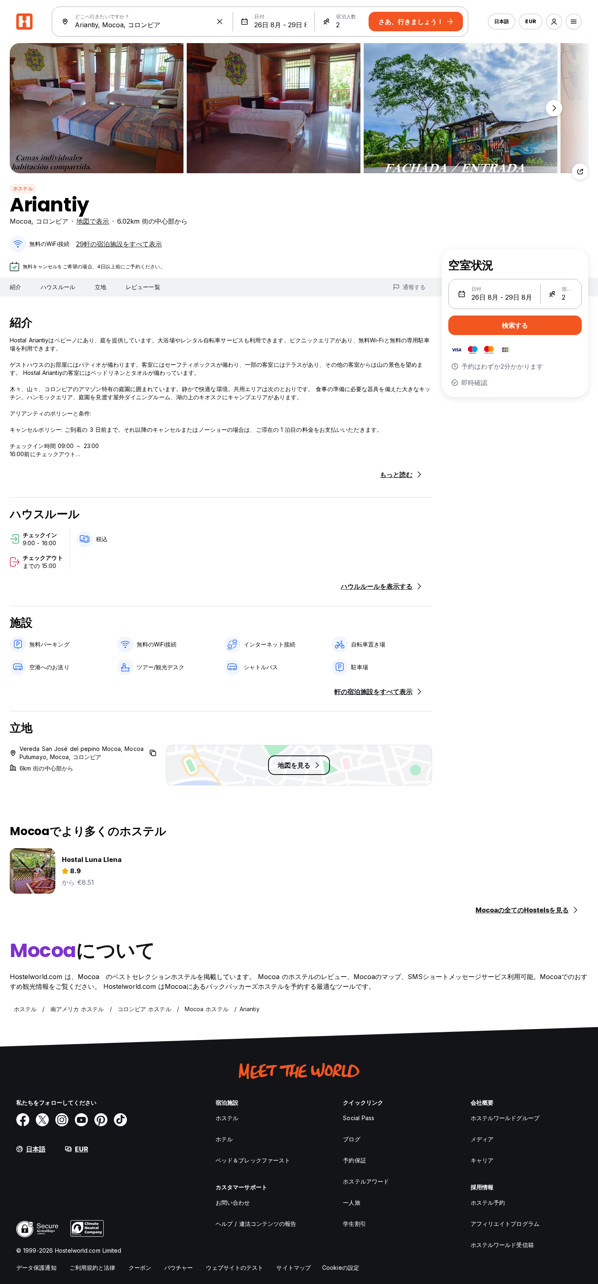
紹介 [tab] (15, 286)
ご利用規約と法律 (93, 1267)
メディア (482, 1139)
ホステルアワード (366, 1181)
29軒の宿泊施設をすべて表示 (119, 244)
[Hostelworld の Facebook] (22, 1119)
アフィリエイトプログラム (505, 1223)
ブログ (351, 1139)
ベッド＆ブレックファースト (253, 1160)
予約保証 (354, 1160)
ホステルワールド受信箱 (502, 1244)
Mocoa (20, 221)
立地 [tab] (100, 286)
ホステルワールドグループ (505, 1117)
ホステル (23, 188)
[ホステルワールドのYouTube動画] (81, 1119)
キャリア (482, 1160)
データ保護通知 (36, 1267)
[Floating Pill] (554, 108)
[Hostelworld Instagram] (61, 1119)
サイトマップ (293, 1267)
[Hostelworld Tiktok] (120, 1119)
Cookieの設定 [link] (340, 1267)
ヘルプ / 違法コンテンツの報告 (256, 1223)
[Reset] (219, 21)
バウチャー (178, 1267)
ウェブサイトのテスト (234, 1267)
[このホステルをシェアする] (580, 171)
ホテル (224, 1139)
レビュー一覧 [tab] (143, 286)
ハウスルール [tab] (58, 286)
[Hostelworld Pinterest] (100, 1119)
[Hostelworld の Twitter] (42, 1119)
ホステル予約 (488, 1202)
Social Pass (358, 1117)
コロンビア (52, 221)
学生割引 (354, 1223)
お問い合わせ (233, 1202)
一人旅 (351, 1202)
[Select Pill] (554, 21)
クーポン (140, 1267)
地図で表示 (92, 221)
